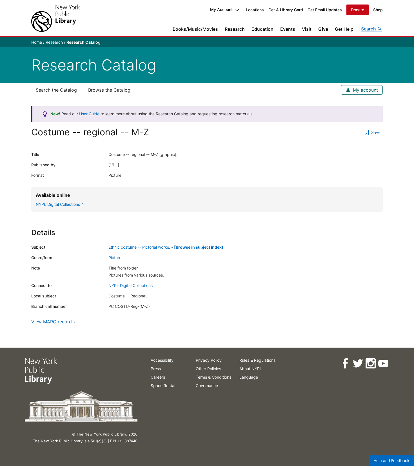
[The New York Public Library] (55, 18)
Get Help (344, 29)
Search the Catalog (56, 90)
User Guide (89, 113)
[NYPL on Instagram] (370, 363)
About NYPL (250, 368)
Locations (255, 9)
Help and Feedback (391, 460)
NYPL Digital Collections (130, 285)
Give (323, 29)
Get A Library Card (285, 9)
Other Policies (208, 368)
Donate (357, 9)
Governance (207, 385)
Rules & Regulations (257, 360)
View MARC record (51, 321)
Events (287, 29)
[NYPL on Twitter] (357, 363)
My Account (221, 9)
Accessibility (162, 360)
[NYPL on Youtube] (382, 363)
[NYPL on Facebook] (344, 363)
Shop (378, 9)
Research (235, 29)
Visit (306, 29)
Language (248, 377)
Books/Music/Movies (195, 29)
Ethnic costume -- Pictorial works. (139, 247)
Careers (158, 377)
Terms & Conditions (213, 377)
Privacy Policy (209, 360)
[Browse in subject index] (198, 247)
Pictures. (116, 257)
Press (156, 368)
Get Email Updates (325, 9)
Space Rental (163, 385)
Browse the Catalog (109, 90)
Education (262, 29)
